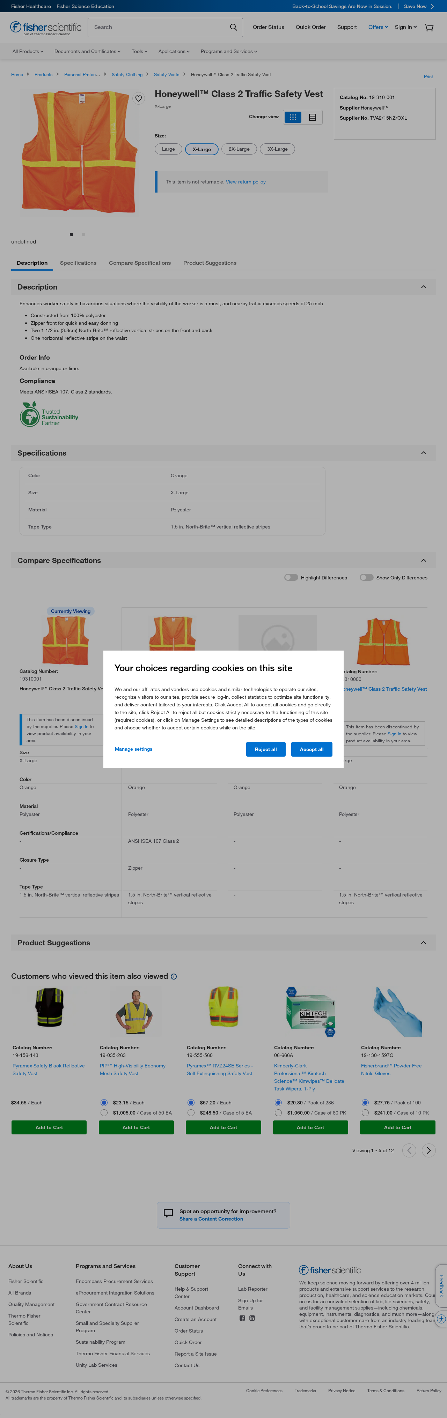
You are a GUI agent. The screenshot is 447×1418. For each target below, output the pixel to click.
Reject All (266, 749)
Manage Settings (133, 749)
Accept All (312, 749)
